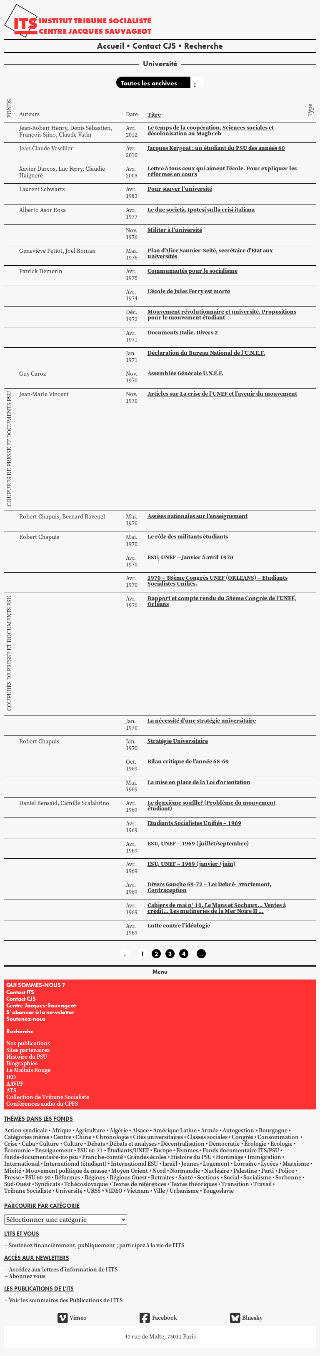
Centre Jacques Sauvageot (95, 31)
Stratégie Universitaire (178, 741)
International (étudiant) (75, 1164)
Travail (262, 1184)
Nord (159, 1171)
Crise (11, 1144)
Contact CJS (154, 45)
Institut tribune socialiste (95, 20)
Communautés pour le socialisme (193, 271)
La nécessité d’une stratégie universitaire (202, 721)
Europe (162, 1150)
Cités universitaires (158, 1137)
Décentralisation (183, 1144)
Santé (185, 1178)
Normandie (185, 1171)
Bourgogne (273, 1130)
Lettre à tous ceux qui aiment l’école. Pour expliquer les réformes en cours (222, 171)
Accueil (110, 45)
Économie (17, 1150)
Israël (169, 1164)
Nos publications (28, 1043)
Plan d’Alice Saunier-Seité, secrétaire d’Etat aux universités (210, 253)
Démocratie (224, 1144)
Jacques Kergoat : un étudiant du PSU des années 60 (216, 148)
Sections (208, 1178)
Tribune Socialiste (27, 1191)
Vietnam (138, 1191)
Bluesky (252, 1318)
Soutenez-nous (25, 1018)
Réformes (67, 1178)
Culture (49, 1144)
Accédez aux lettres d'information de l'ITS (63, 1270)
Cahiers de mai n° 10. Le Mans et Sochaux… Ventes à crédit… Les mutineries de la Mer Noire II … (217, 908)
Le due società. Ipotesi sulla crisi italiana (201, 210)
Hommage (229, 1157)
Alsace (140, 1130)
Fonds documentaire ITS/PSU (240, 1150)
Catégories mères (26, 1137)
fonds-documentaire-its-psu (41, 1157)
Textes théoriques (193, 1184)
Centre (62, 1137)
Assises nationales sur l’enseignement (198, 516)
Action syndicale (26, 1130)
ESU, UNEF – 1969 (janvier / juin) (191, 864)
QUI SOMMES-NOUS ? (35, 985)
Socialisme (257, 1178)
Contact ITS (20, 992)
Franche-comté (102, 1157)
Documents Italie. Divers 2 (183, 333)
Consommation (278, 1137)
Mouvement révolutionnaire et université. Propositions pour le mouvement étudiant (222, 315)
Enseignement (54, 1150)
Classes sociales (207, 1137)
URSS (93, 1191)
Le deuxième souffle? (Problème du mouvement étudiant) (211, 806)
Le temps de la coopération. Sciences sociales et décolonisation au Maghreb (211, 130)
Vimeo (78, 1318)
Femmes (187, 1150)
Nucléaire (216, 1171)
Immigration (264, 1157)
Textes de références (139, 1184)
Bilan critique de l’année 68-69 (188, 761)
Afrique (61, 1130)
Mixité (12, 1171)
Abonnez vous (27, 1276)
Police (286, 1171)
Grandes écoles (146, 1157)
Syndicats (47, 1184)
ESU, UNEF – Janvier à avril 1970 (190, 557)
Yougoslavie (218, 1191)
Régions (95, 1178)
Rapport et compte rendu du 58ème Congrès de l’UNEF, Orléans (222, 601)
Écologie (255, 1144)
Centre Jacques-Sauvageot (41, 1005)
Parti (267, 1171)
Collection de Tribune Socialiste (47, 1097)
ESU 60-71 (89, 1150)
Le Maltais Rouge (28, 1070)
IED (11, 1077)
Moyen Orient (129, 1171)
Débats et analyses (133, 1144)
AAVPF (14, 1084)
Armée (209, 1130)
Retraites (162, 1178)
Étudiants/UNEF (128, 1150)
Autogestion (238, 1130)
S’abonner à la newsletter (40, 1012)
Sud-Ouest (17, 1184)
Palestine (245, 1171)
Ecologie (281, 1144)
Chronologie (112, 1137)
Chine (83, 1137)
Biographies (22, 1063)
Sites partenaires (28, 1050)
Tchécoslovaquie (86, 1184)
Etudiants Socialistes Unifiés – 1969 (194, 823)
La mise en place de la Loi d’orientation (199, 782)
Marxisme (295, 1164)
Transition (235, 1184)
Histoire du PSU (26, 1057)
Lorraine (245, 1164)
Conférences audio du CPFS (42, 1104)
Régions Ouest (128, 1178)
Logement (216, 1164)
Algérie (119, 1130)
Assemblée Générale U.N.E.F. (185, 373)
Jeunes (190, 1164)
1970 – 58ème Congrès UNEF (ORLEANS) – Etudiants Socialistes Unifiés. (218, 581)
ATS (11, 1090)
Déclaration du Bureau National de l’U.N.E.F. (206, 353)
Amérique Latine (175, 1130)
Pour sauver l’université (180, 189)
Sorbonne (288, 1178)
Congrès (242, 1137)
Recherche (203, 45)
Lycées (269, 1164)
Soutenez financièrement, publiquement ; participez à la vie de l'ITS (96, 1245)
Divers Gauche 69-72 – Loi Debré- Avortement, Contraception (209, 887)
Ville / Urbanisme (176, 1191)
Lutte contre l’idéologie (179, 926)
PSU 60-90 (37, 1178)
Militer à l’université (175, 230)
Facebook (164, 1318)
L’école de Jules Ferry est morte (189, 291)
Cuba (28, 1144)
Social (231, 1178)
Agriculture (90, 1130)
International (22, 1164)
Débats (96, 1144)
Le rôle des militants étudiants (188, 537)
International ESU (134, 1164)
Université (68, 1191)
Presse (12, 1178)
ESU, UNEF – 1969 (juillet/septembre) (198, 844)
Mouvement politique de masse (66, 1171)
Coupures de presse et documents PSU (9, 448)
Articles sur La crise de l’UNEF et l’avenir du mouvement (222, 394)
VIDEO (113, 1191)
